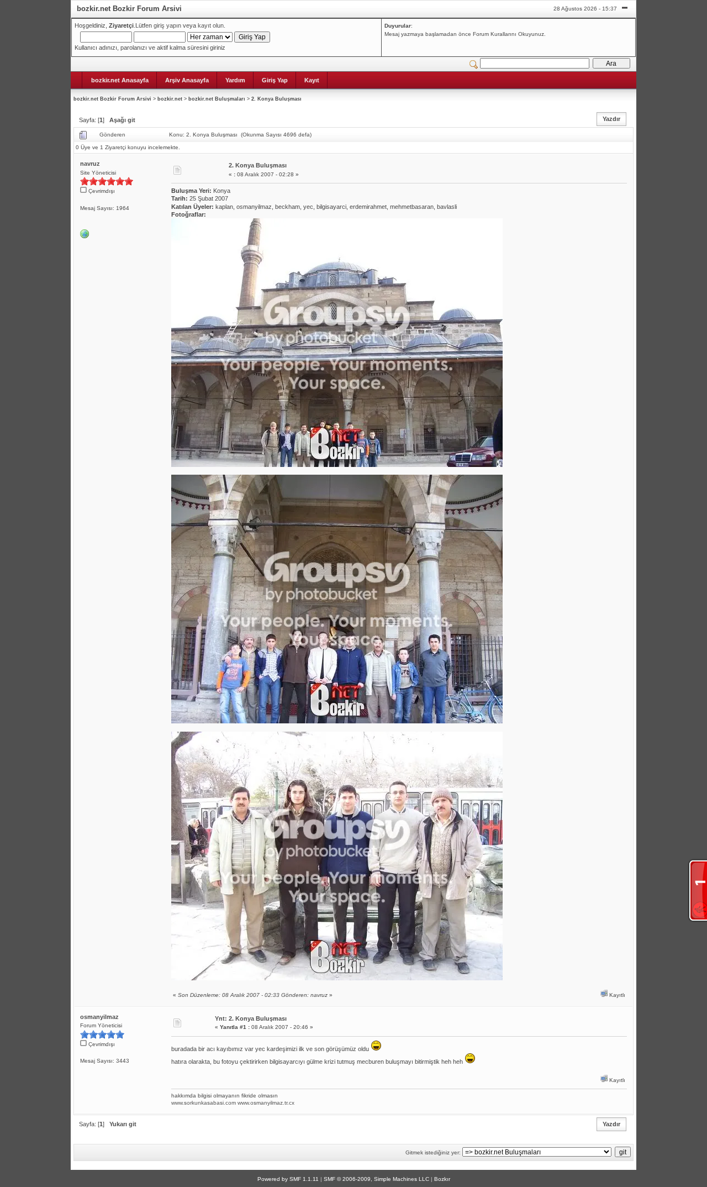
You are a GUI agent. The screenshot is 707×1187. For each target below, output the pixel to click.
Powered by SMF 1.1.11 (288, 1179)
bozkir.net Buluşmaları (216, 99)
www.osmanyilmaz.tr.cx (266, 1103)
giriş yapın (167, 25)
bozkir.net (169, 99)
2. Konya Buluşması (276, 99)
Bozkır (442, 1179)
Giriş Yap (275, 80)
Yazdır (611, 118)
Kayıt (311, 80)
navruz (90, 163)
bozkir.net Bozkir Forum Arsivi (112, 99)
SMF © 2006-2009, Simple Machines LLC (376, 1179)
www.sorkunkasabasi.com (203, 1103)
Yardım (235, 80)
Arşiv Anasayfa (187, 80)
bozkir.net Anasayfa (120, 80)
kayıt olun (211, 25)
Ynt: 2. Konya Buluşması (251, 1018)
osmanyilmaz (99, 1016)
